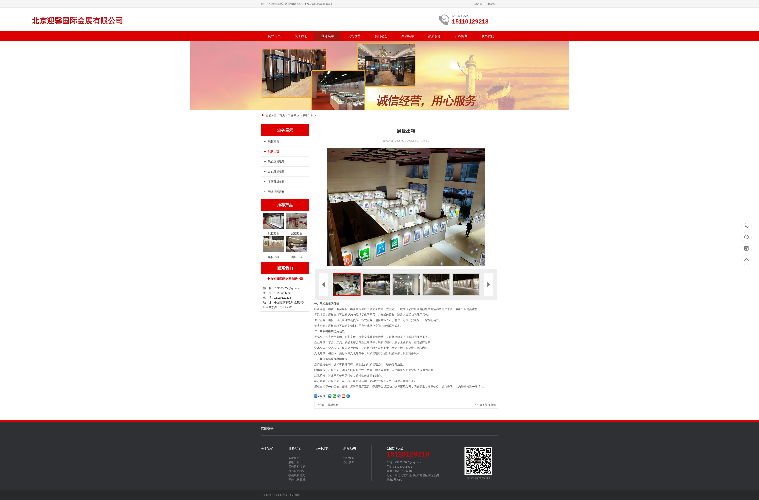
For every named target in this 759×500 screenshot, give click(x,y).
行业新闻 (348, 458)
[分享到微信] (334, 396)
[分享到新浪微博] (343, 396)
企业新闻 (348, 462)
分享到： (322, 396)
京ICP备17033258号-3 (275, 495)
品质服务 (434, 36)
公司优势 (354, 36)
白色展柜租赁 (276, 171)
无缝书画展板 (276, 191)
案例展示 (407, 36)
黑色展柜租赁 (276, 161)
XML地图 (295, 495)
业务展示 (327, 36)
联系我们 (487, 36)
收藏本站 (477, 3)
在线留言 (492, 3)
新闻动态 (381, 36)
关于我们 (301, 36)
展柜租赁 (273, 141)
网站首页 (274, 36)
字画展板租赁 (276, 181)
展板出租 (307, 115)
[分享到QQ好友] (339, 396)
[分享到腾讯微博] (348, 396)
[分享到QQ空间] (330, 396)
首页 (282, 115)
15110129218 (746, 226)
